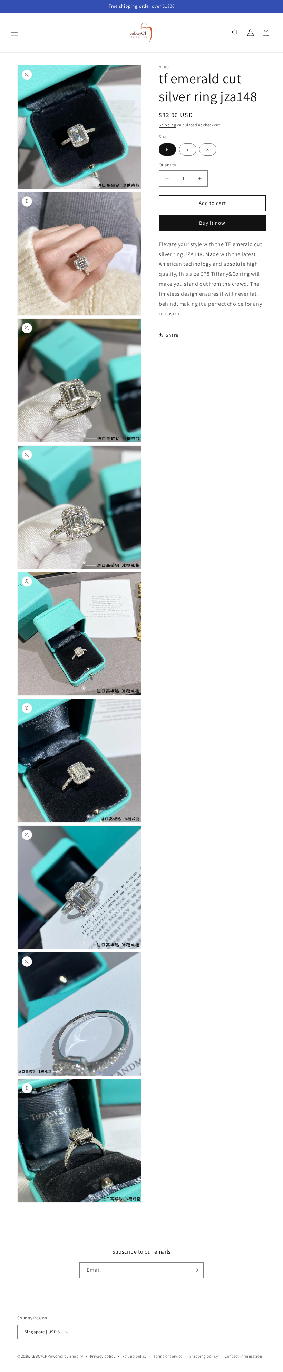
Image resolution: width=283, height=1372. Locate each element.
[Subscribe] (195, 1270)
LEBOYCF (39, 1356)
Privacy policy (103, 1356)
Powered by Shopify (65, 1356)
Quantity (167, 165)
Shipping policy (203, 1356)
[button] (14, 32)
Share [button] (172, 335)
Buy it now (212, 223)
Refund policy (134, 1356)
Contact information (243, 1356)
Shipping (167, 124)
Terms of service (168, 1356)
